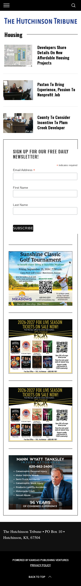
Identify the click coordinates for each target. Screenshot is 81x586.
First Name (20, 187)
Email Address (24, 170)
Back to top (37, 576)
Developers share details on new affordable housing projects (53, 55)
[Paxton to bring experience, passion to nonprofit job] (18, 90)
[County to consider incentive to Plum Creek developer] (18, 123)
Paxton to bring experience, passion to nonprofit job (56, 89)
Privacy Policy (40, 565)
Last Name (20, 205)
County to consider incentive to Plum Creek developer (53, 122)
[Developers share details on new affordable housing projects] (18, 55)
